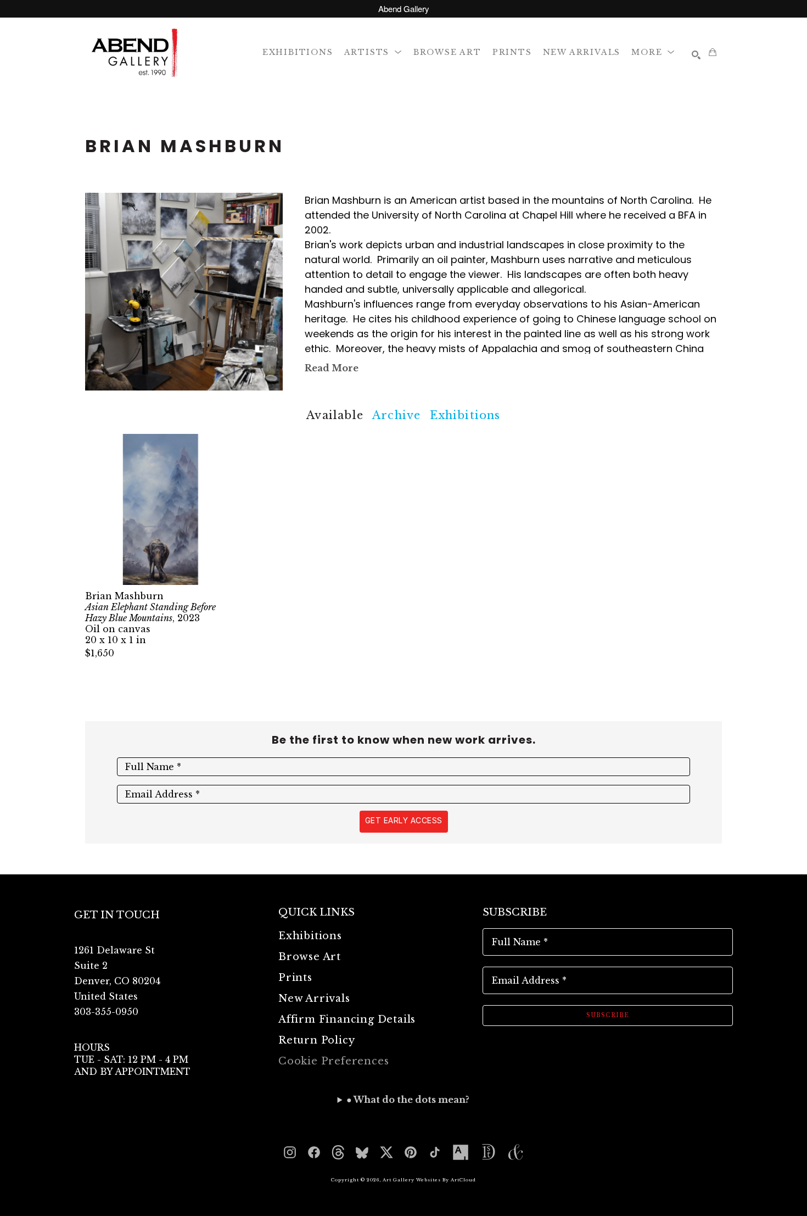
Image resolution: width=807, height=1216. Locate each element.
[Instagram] (290, 1152)
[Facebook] (314, 1152)
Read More (331, 367)
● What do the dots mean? (407, 1099)
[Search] (696, 55)
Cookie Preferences (333, 1061)
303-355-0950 (106, 1011)
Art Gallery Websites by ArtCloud (429, 1179)
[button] (373, 52)
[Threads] (338, 1152)
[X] (386, 1152)
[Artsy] (460, 1152)
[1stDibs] (488, 1152)
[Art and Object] (515, 1152)
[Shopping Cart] (712, 52)
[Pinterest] (411, 1152)
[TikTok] (435, 1152)
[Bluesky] (362, 1152)
